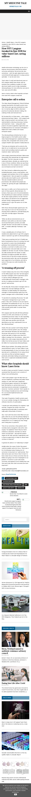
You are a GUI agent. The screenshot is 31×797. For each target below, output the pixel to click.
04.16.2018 (6, 60)
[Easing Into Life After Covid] (15, 680)
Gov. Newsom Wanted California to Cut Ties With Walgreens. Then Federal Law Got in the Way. (14, 617)
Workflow (21, 488)
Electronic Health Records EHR (12, 485)
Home (3, 42)
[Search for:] (15, 519)
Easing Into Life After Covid (13, 683)
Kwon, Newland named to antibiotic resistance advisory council (14, 651)
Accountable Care (11, 478)
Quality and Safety (8, 488)
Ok (15, 794)
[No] (29, 790)
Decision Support (8, 481)
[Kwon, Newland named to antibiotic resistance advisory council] (15, 646)
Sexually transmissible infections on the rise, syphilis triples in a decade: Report (14, 754)
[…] (19, 662)
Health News (10, 42)
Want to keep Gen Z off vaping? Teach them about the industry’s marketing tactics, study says (14, 724)
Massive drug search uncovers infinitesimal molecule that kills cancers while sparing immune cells (15, 779)
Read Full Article (11, 474)
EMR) (26, 485)
